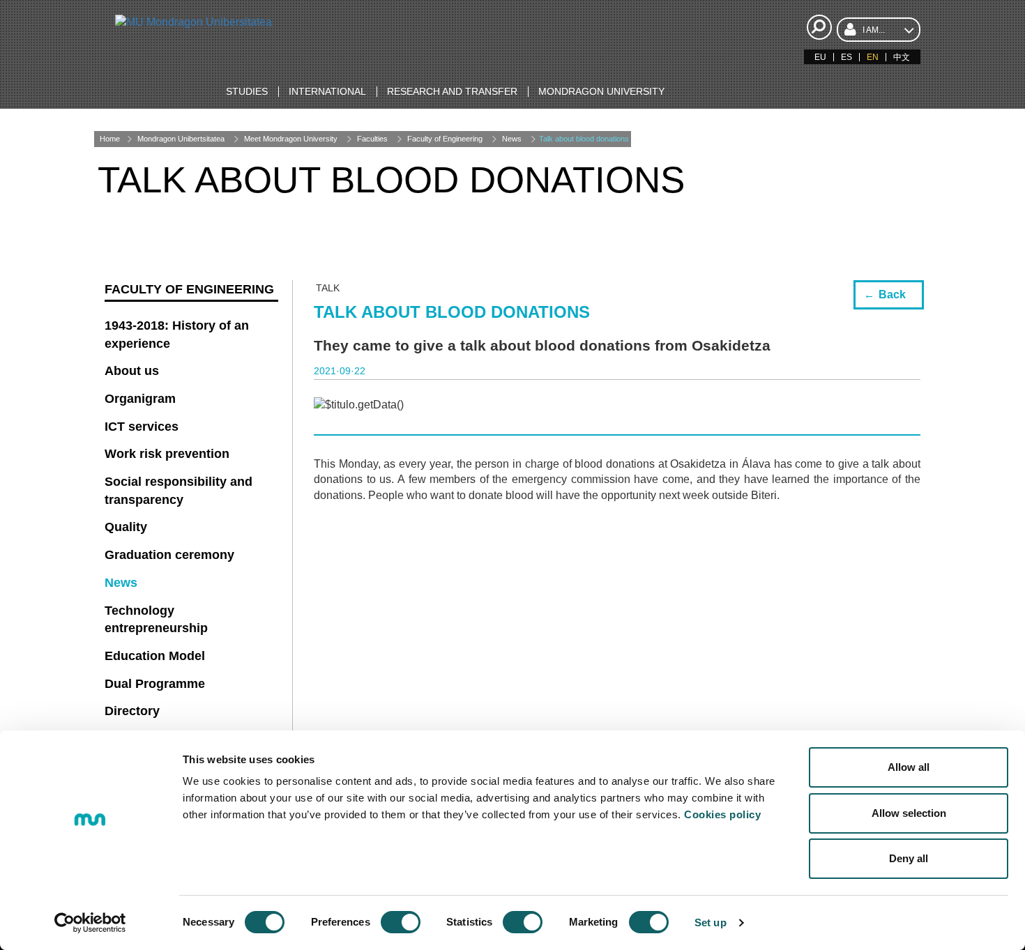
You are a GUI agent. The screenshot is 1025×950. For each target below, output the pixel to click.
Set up (710, 922)
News (512, 139)
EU (820, 57)
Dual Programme (155, 684)
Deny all (908, 858)
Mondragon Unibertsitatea (181, 139)
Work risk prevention (167, 454)
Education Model (155, 656)
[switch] (400, 922)
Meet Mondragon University (290, 139)
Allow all (908, 767)
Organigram (140, 399)
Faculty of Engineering (445, 139)
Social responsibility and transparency (178, 491)
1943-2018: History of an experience (177, 335)
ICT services (142, 427)
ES (846, 57)
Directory (132, 711)
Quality (126, 527)
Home (110, 139)
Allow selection (909, 813)
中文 (901, 57)
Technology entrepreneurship (156, 620)
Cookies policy (722, 814)
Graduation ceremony (169, 555)
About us (132, 371)
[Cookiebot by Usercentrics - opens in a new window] (90, 922)
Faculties (372, 139)
